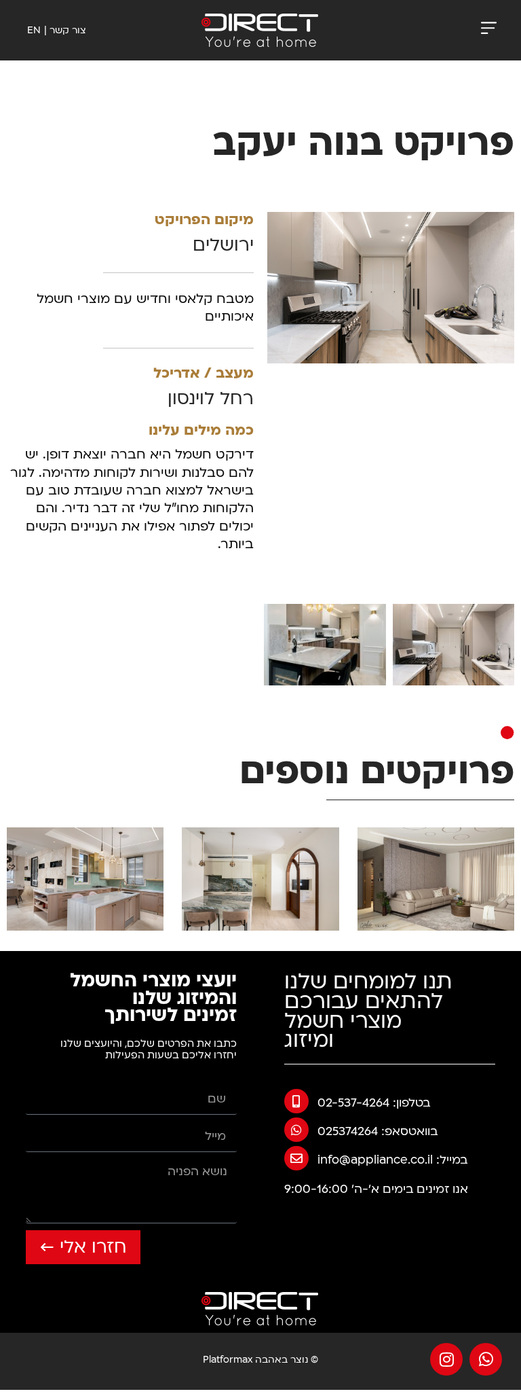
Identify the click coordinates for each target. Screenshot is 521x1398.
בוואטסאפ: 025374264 (377, 1131)
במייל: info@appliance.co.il (392, 1160)
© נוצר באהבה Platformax (260, 1359)
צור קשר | (65, 30)
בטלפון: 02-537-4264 (373, 1103)
